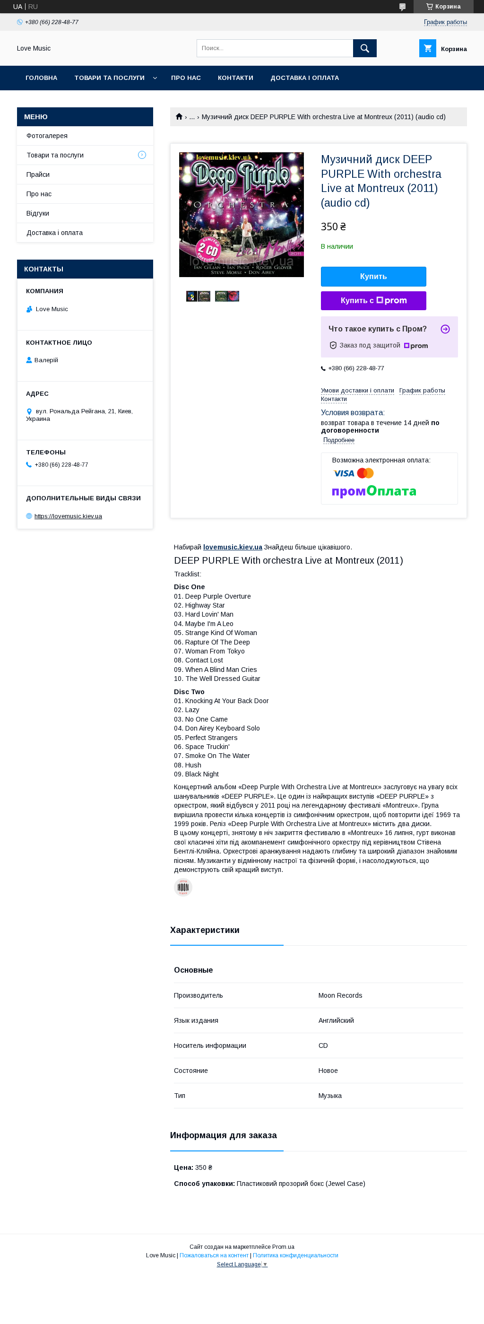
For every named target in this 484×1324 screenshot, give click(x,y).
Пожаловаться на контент (214, 1255)
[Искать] (365, 48)
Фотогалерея (47, 135)
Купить (373, 276)
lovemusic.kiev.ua (232, 547)
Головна (41, 77)
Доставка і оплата (304, 77)
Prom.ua (283, 1247)
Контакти (235, 77)
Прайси (38, 174)
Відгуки (37, 213)
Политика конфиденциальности (295, 1255)
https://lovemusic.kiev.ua (68, 516)
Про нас (186, 77)
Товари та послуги (109, 77)
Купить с (357, 300)
